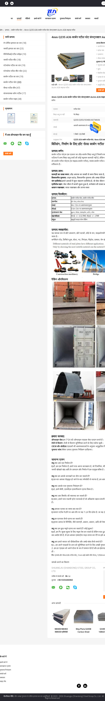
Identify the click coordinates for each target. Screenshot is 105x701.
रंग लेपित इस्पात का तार (12, 43)
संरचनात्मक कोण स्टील (12, 93)
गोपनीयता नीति (8, 696)
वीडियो (27, 18)
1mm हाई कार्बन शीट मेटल (87, 555)
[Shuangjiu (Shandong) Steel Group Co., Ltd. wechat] (21, 143)
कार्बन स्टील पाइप (10, 99)
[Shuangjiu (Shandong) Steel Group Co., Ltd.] (52, 12)
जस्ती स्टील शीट (9, 59)
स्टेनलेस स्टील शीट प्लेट (12, 71)
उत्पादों (19, 18)
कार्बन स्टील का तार (11, 76)
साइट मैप (3, 681)
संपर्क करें (78, 18)
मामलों (96, 18)
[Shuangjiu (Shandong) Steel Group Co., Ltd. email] (6, 143)
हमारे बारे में (37, 18)
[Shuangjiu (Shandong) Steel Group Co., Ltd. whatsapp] (14, 143)
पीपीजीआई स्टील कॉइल (12, 54)
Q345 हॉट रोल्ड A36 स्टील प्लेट (66, 555)
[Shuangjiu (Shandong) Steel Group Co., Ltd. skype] (28, 143)
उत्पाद (7, 30)
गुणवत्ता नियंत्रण (65, 18)
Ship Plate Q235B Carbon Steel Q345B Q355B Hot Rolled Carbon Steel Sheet (83, 630)
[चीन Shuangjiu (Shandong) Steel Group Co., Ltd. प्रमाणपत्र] (11, 118)
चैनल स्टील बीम (9, 87)
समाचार (87, 18)
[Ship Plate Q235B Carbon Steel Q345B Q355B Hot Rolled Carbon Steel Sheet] (83, 617)
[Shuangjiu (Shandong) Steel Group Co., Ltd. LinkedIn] (11, 3)
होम (1, 30)
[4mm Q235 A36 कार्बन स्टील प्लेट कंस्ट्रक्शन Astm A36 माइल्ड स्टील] (71, 58)
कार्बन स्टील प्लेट (16, 30)
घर (12, 18)
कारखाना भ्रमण (50, 18)
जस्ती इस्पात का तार (11, 48)
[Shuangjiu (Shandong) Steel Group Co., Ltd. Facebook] (6, 3)
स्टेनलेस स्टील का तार (12, 65)
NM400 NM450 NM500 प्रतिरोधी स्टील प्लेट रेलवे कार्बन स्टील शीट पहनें (61, 630)
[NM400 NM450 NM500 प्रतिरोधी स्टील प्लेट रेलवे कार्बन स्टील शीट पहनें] (61, 617)
